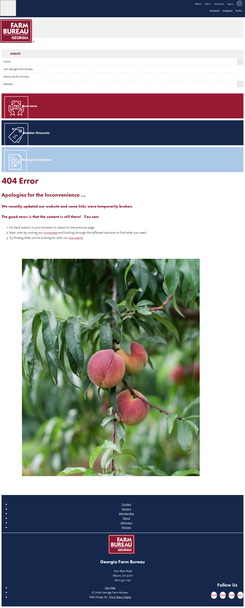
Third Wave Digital (120, 597)
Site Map (110, 588)
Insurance (219, 3)
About (198, 3)
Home (7, 61)
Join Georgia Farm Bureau (18, 69)
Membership (126, 513)
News (208, 3)
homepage (50, 232)
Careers (126, 509)
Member (8, 84)
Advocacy (126, 523)
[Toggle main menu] (8, 8)
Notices (126, 527)
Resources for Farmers (16, 76)
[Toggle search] (240, 4)
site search (76, 237)
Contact (126, 504)
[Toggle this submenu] (240, 61)
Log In (230, 3)
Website (15, 53)
